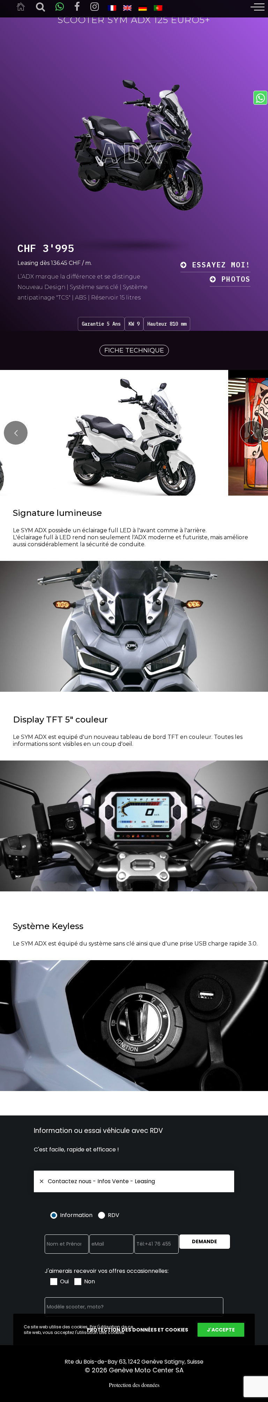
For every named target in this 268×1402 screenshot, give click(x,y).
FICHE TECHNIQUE (134, 350)
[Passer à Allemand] (142, 7)
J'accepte (221, 1329)
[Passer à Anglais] (127, 7)
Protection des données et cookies (137, 1329)
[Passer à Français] (112, 7)
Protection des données (134, 1384)
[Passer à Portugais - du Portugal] (158, 7)
